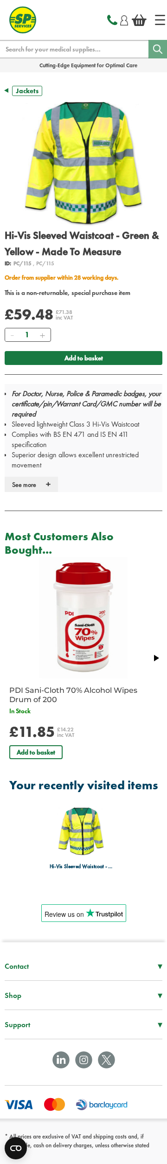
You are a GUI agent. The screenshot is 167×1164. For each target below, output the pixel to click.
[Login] (124, 19)
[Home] (160, 20)
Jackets (27, 91)
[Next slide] (155, 658)
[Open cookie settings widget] (16, 1148)
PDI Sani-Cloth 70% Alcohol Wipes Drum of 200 (73, 695)
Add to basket (83, 358)
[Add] (42, 334)
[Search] (157, 49)
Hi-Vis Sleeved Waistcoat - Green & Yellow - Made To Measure (81, 866)
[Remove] (12, 334)
